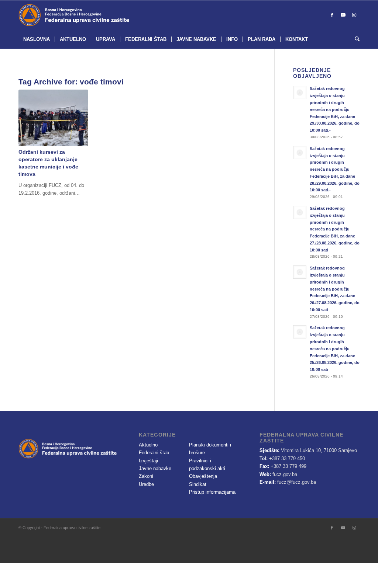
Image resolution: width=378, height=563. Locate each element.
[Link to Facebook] (331, 15)
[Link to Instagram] (354, 15)
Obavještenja (203, 476)
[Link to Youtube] (342, 15)
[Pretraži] (355, 39)
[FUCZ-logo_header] (92, 15)
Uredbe (146, 484)
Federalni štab (154, 452)
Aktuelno (148, 445)
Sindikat (197, 484)
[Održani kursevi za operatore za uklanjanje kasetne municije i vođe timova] (53, 118)
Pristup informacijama (212, 492)
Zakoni (146, 476)
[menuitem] (36, 39)
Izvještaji (148, 460)
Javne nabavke (155, 468)
